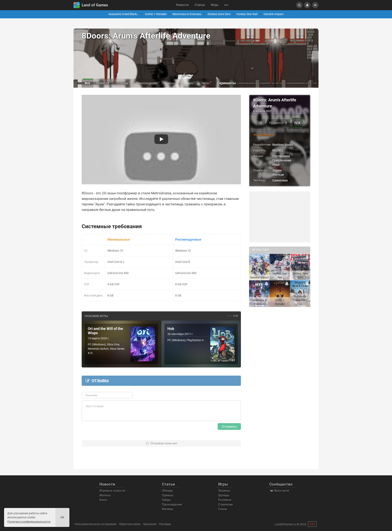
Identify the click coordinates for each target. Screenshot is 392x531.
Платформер (281, 156)
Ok (62, 517)
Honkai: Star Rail (246, 14)
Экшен (277, 170)
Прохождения (172, 504)
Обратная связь (130, 524)
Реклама (165, 524)
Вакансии (149, 524)
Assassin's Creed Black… (123, 14)
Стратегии (225, 504)
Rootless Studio (282, 144)
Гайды (166, 500)
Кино (103, 500)
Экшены (224, 490)
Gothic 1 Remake (155, 14)
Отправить (229, 426)
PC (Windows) (264, 135)
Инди (276, 164)
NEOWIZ (277, 150)
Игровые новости (112, 490)
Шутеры (223, 495)
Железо (105, 495)
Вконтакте (281, 490)
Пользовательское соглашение (95, 524)
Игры (214, 5)
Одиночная (280, 180)
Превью (167, 495)
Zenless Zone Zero (218, 14)
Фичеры (168, 509)
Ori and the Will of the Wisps (105, 331)
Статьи (200, 5)
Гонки (222, 509)
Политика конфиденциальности (28, 521)
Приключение (281, 160)
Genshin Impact (274, 14)
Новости (182, 5)
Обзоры (167, 490)
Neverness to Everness (187, 14)
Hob (170, 329)
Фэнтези (278, 174)
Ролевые (224, 500)
